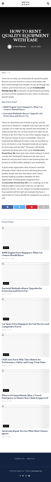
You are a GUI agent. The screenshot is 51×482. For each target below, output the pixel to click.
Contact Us (19, 459)
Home (4, 73)
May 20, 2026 (7, 365)
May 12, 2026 (7, 401)
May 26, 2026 (7, 329)
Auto (8, 73)
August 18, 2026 (8, 258)
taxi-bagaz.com (37, 471)
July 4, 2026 (7, 294)
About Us (30, 459)
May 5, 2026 (7, 437)
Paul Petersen (20, 46)
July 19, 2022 (36, 46)
